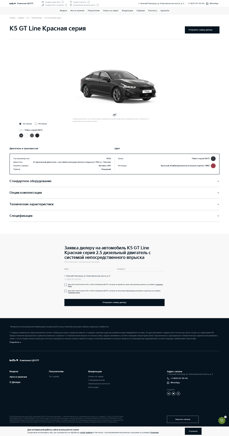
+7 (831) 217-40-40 (196, 3)
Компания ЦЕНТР (25, 3)
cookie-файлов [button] (86, 433)
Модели (63, 11)
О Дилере (15, 382)
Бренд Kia (165, 11)
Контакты (152, 11)
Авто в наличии (77, 11)
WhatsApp (214, 3)
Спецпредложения (96, 380)
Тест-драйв (54, 376)
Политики (154, 433)
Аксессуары (93, 387)
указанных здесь (74, 293)
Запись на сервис (110, 11)
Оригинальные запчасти (99, 384)
